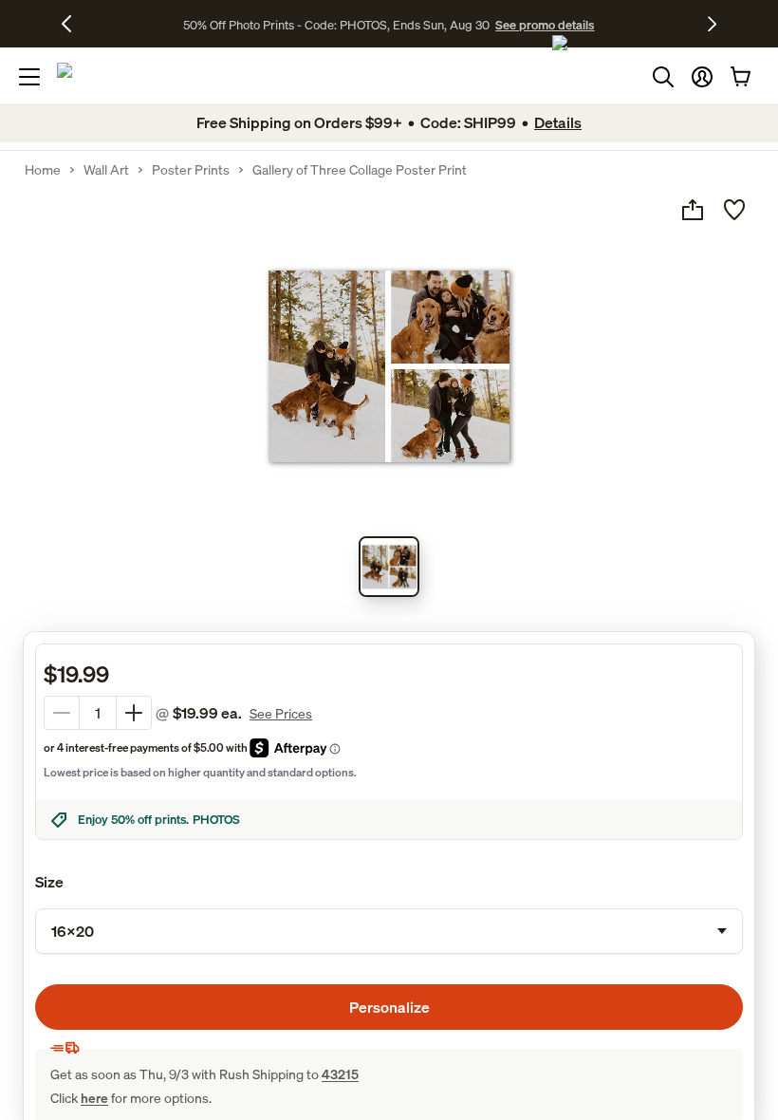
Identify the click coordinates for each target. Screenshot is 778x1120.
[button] (702, 76)
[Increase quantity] (134, 713)
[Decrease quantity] (62, 713)
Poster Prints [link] (191, 170)
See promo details (544, 24)
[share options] (693, 210)
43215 (340, 1074)
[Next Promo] (712, 23)
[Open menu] (29, 76)
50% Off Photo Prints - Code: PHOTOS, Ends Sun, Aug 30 (336, 24)
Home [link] (43, 170)
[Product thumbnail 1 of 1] (389, 566)
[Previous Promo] (73, 23)
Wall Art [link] (106, 170)
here (94, 1098)
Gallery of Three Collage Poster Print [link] (359, 170)
